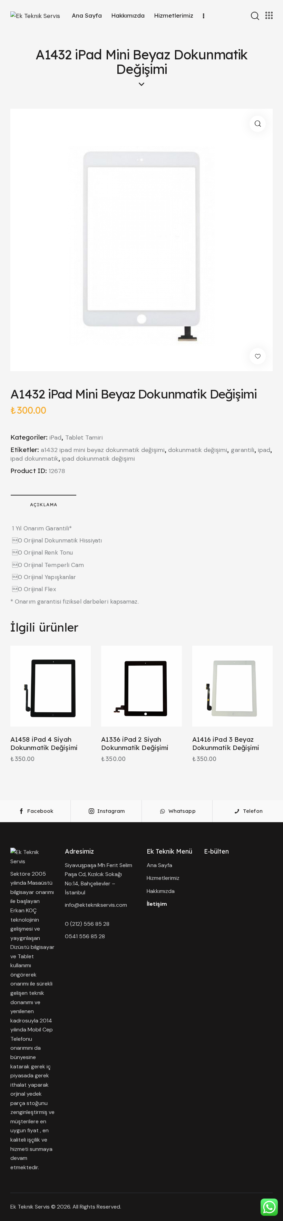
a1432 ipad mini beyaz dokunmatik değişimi (103, 450)
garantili (242, 450)
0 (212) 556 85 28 (87, 923)
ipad (264, 450)
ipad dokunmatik (34, 458)
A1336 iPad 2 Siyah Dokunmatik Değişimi (134, 743)
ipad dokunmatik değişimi (98, 458)
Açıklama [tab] (43, 504)
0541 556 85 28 (85, 936)
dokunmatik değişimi (197, 450)
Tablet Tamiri (84, 437)
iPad (55, 437)
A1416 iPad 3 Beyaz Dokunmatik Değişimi (226, 743)
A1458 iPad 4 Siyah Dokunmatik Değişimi (44, 743)
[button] (258, 124)
